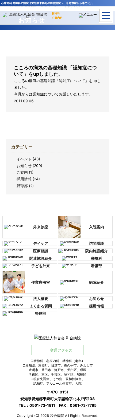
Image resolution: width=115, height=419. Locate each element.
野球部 (22, 186)
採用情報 (24, 179)
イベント (24, 159)
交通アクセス (61, 350)
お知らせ (24, 165)
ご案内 (22, 172)
